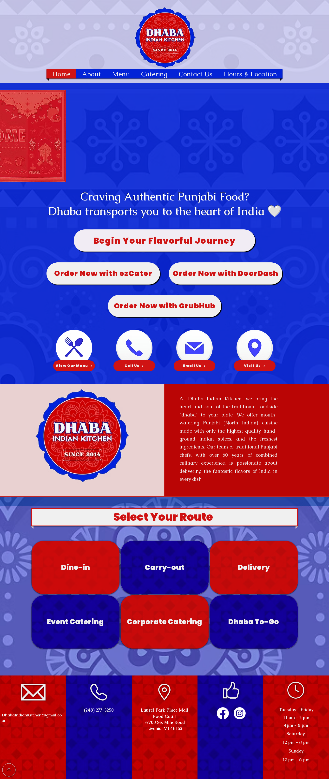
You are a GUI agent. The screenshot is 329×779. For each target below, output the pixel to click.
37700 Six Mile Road (165, 722)
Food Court (165, 716)
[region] (75, 567)
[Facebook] (223, 713)
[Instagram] (240, 713)
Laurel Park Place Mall (164, 710)
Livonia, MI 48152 (164, 728)
